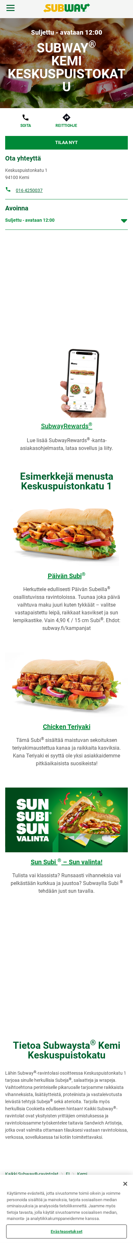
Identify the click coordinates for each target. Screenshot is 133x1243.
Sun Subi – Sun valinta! (66, 862)
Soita (25, 125)
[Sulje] (125, 1184)
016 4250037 (29, 190)
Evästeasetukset (66, 1231)
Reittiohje (66, 125)
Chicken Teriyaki (66, 727)
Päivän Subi (67, 576)
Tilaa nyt (66, 142)
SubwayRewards (66, 426)
